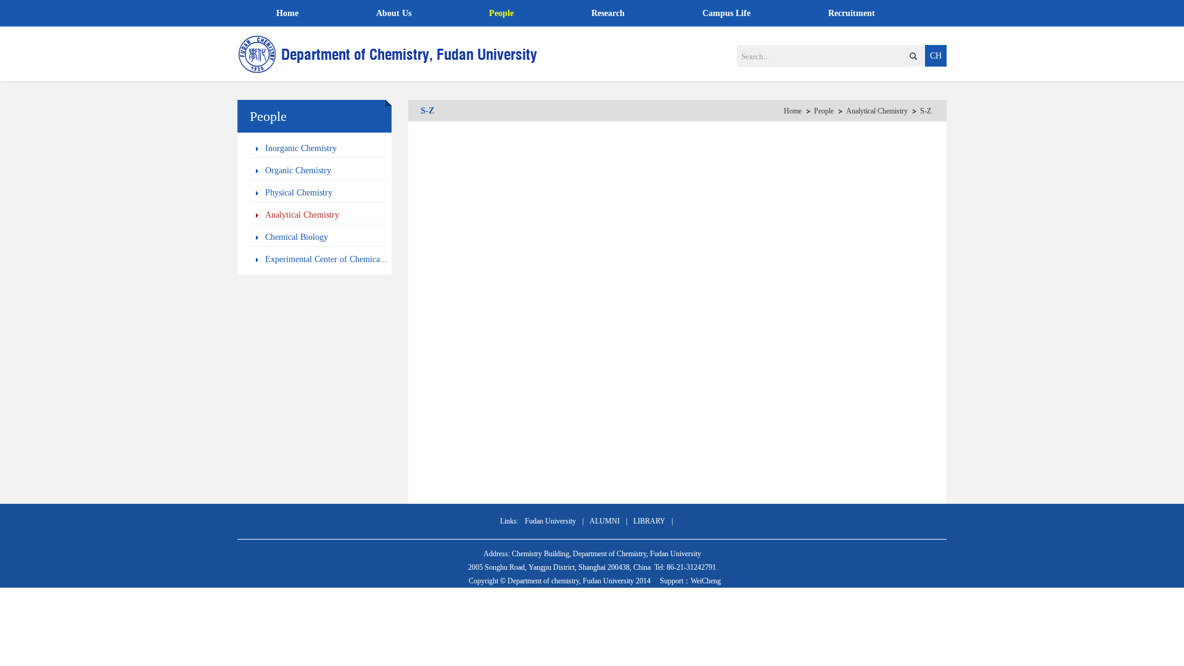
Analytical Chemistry (302, 215)
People (501, 13)
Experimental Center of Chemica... (326, 259)
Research (608, 13)
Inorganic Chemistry (301, 148)
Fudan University (550, 521)
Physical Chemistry (298, 192)
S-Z (925, 111)
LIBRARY (649, 521)
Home (287, 13)
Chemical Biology (296, 237)
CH (936, 55)
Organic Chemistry (298, 170)
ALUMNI (605, 521)
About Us (393, 13)
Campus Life (726, 13)
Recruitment (851, 13)
